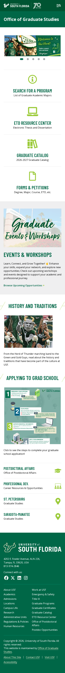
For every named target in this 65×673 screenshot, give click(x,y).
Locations (9, 603)
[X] (12, 578)
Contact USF (33, 657)
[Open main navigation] (58, 5)
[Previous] (10, 45)
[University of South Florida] (32, 547)
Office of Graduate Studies (31, 19)
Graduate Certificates (44, 608)
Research (9, 612)
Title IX (36, 599)
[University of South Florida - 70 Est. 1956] (22, 5)
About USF (10, 589)
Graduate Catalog (42, 612)
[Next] (54, 45)
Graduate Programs (43, 603)
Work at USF (39, 589)
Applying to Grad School (32, 378)
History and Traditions (32, 306)
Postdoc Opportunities (45, 629)
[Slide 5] (44, 59)
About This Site (12, 657)
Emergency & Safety (43, 594)
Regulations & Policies (16, 621)
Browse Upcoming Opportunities (23, 285)
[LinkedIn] (19, 578)
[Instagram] (25, 578)
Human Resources (14, 626)
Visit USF (50, 657)
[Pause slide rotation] (54, 51)
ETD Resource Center (44, 617)
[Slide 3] (33, 59)
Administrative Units (15, 617)
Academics (9, 594)
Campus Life (11, 608)
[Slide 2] (28, 59)
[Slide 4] (39, 59)
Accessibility (10, 662)
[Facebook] (6, 578)
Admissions (10, 599)
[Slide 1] (21, 59)
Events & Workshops (28, 254)
